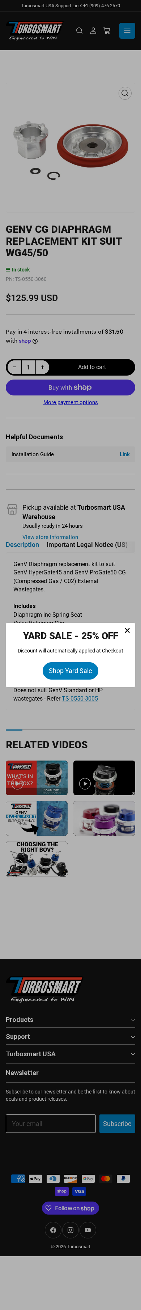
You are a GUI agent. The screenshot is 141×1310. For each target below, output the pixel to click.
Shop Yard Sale (70, 671)
